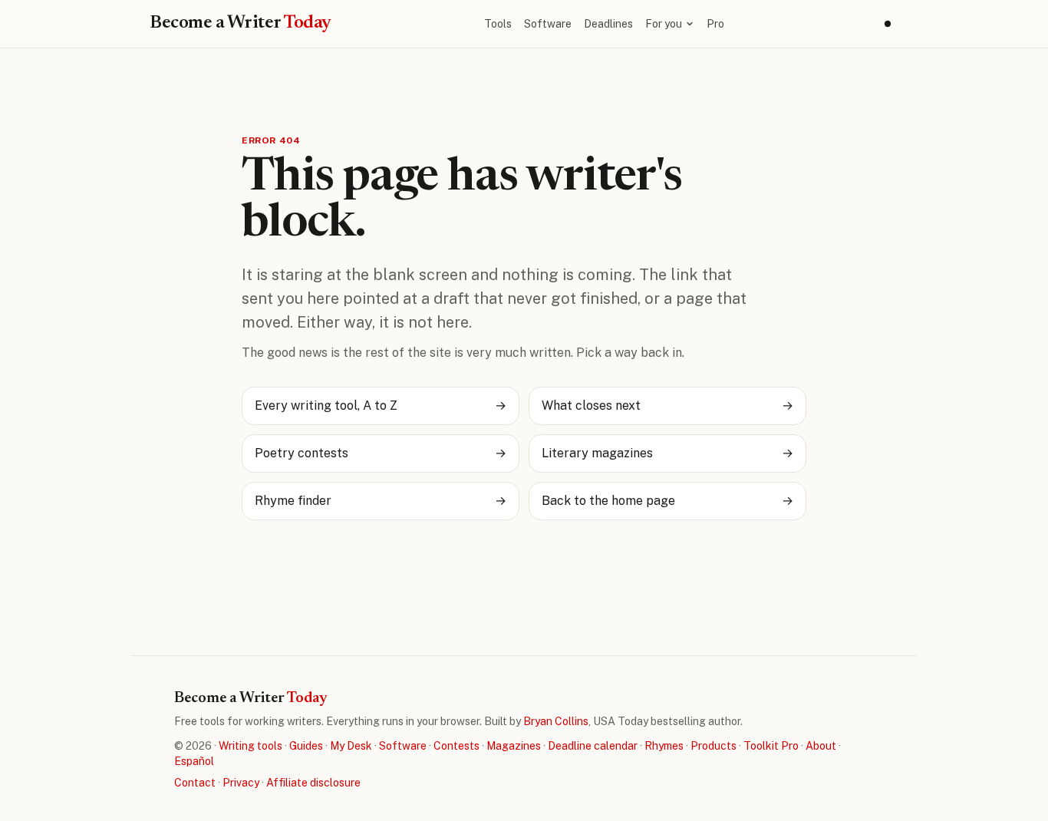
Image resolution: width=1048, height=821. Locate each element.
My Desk (351, 746)
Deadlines (608, 24)
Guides (306, 746)
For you (663, 24)
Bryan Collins (555, 721)
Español (194, 761)
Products (713, 746)
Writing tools (250, 746)
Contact (195, 782)
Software (548, 24)
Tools (498, 24)
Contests (456, 746)
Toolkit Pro (771, 746)
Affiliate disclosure (313, 782)
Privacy (240, 782)
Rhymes (664, 746)
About (821, 746)
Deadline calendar (593, 746)
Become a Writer (240, 23)
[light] (887, 24)
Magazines (513, 746)
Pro (715, 24)
